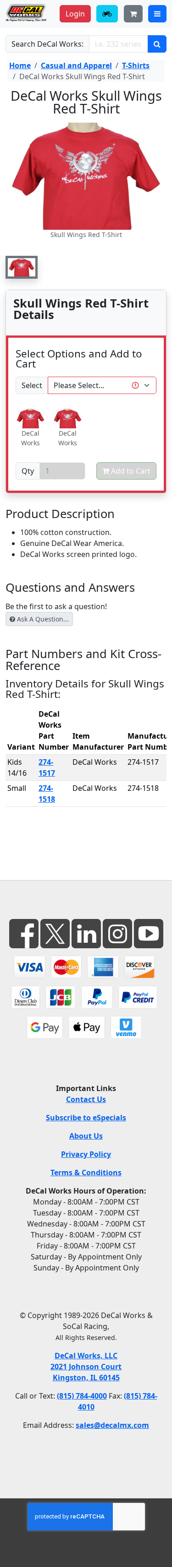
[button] (22, 267)
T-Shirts (136, 65)
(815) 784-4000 (82, 1396)
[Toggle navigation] (157, 13)
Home (20, 65)
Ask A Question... (42, 619)
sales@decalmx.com (112, 1425)
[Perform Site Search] (157, 44)
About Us (86, 1136)
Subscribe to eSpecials (86, 1118)
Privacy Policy (86, 1154)
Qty (28, 471)
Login (75, 14)
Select (32, 385)
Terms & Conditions (86, 1172)
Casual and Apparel (76, 65)
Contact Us (86, 1099)
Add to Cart (129, 471)
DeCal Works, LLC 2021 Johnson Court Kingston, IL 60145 (86, 1367)
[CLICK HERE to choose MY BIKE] (107, 13)
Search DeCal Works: (47, 44)
